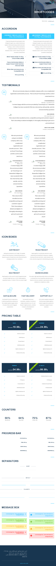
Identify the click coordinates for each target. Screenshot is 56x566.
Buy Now (13, 353)
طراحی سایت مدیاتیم (24, 563)
